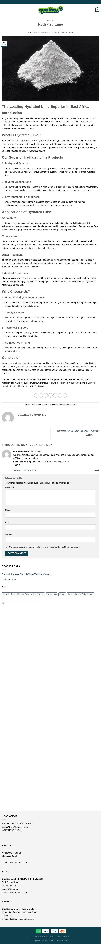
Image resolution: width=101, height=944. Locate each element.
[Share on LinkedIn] (60, 395)
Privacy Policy (63, 937)
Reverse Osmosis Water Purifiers (80, 594)
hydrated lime (64, 405)
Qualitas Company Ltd (64, 32)
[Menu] (3, 10)
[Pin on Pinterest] (55, 395)
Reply (96, 470)
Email (8, 522)
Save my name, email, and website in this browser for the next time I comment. (44, 547)
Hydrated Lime (9, 579)
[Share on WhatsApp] (36, 395)
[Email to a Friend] (50, 395)
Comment (10, 487)
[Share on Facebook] (41, 395)
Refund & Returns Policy (42, 937)
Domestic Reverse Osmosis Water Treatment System (26, 574)
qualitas (50, 20)
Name (8, 510)
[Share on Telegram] (65, 395)
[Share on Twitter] (46, 395)
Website (8, 534)
